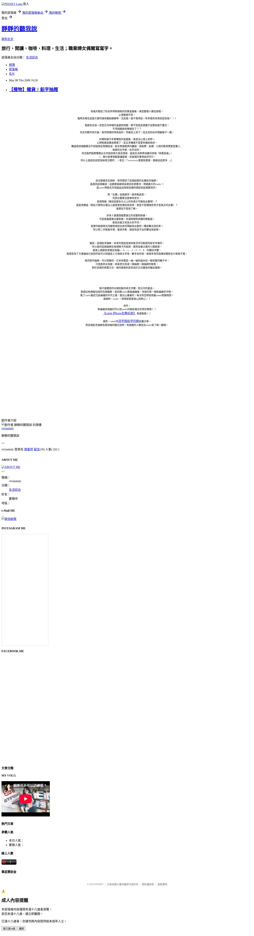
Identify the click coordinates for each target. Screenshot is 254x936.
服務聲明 (162, 884)
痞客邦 (28, 449)
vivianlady (7, 428)
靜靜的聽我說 (19, 28)
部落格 (13, 69)
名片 (12, 73)
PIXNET (99, 884)
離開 (21, 928)
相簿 (12, 64)
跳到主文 (7, 39)
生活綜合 (32, 57)
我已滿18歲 (9, 928)
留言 (37, 449)
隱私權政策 (148, 884)
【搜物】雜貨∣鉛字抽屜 (33, 89)
